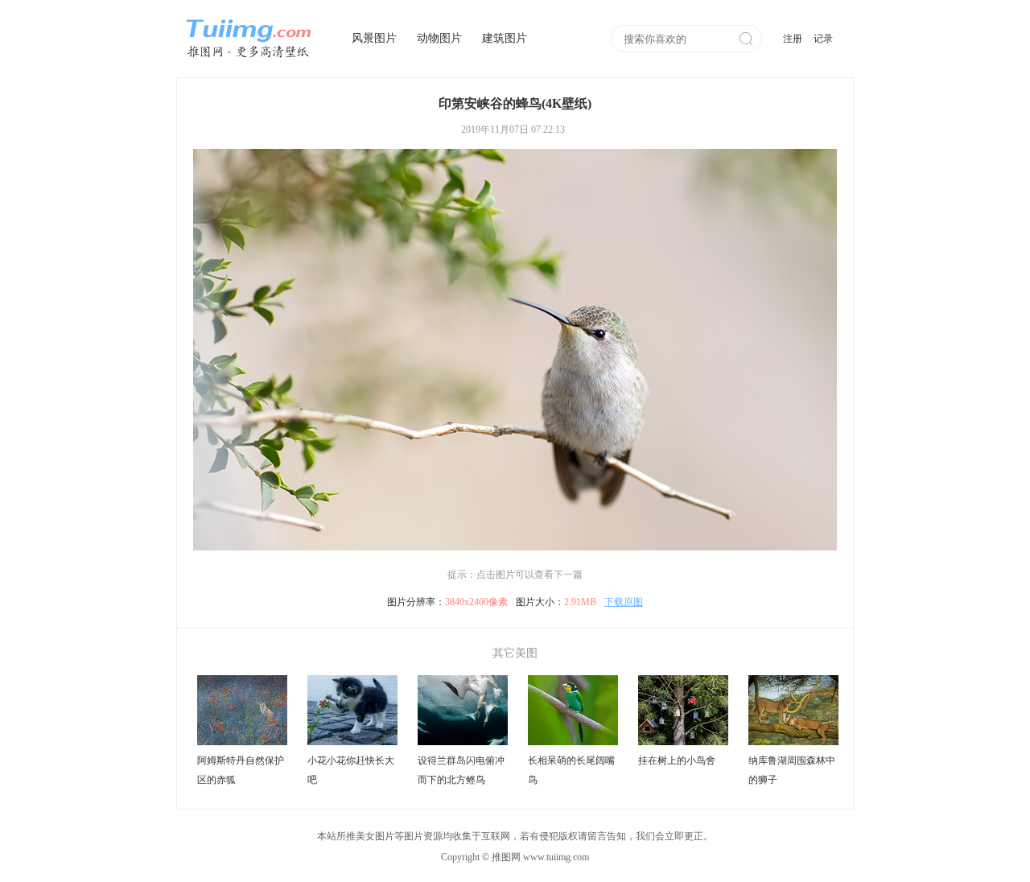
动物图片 (439, 38)
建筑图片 (504, 38)
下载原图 (623, 602)
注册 (792, 38)
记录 (823, 38)
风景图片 (374, 38)
